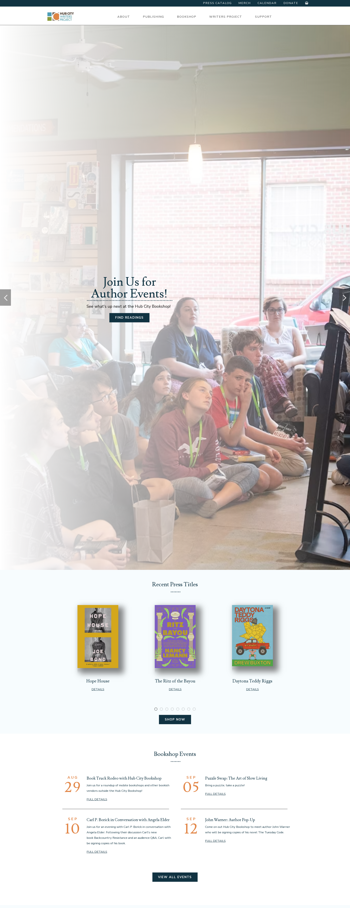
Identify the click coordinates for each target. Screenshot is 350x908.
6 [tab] (183, 709)
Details (98, 689)
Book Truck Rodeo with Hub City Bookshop (124, 778)
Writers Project (225, 17)
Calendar (267, 3)
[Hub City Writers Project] (61, 16)
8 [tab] (194, 709)
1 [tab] (156, 709)
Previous (5, 297)
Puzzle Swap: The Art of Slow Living (236, 778)
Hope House (98, 681)
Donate (290, 3)
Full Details (97, 799)
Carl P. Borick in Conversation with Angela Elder (128, 819)
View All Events (175, 877)
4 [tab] (172, 709)
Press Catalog (217, 3)
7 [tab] (188, 709)
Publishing (153, 17)
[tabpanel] (98, 648)
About (123, 17)
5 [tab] (178, 709)
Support (263, 17)
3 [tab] (167, 709)
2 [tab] (161, 709)
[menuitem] (123, 17)
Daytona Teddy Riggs (252, 681)
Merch (244, 3)
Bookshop (186, 17)
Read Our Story (129, 320)
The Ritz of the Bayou (175, 681)
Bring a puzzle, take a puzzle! (225, 785)
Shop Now (175, 719)
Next (344, 297)
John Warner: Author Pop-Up (230, 819)
